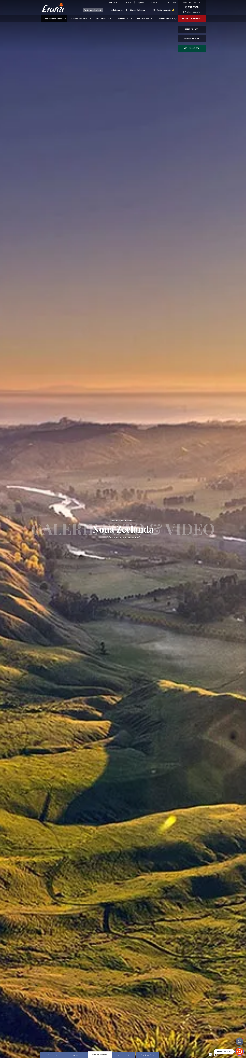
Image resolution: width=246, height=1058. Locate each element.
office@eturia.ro (193, 12)
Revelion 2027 (191, 38)
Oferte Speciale (79, 18)
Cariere (128, 2)
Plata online (171, 2)
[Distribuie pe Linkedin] (210, 1054)
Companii (155, 2)
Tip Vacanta (143, 18)
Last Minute (102, 18)
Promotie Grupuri (191, 18)
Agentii (141, 2)
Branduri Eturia (53, 18)
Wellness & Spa (191, 48)
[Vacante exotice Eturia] (52, 7)
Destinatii (122, 18)
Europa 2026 (191, 29)
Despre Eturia (165, 18)
